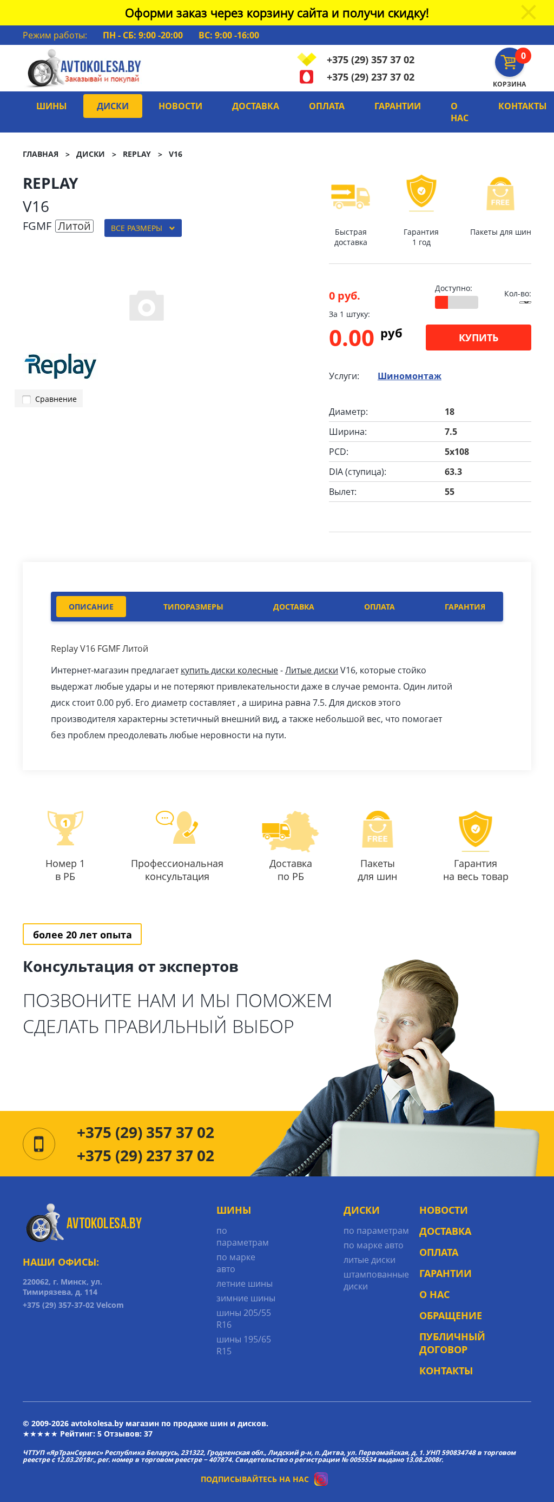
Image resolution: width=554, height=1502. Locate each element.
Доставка (255, 106)
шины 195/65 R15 (243, 1345)
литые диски (369, 1260)
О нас (460, 112)
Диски (113, 106)
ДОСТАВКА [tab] (293, 606)
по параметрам (242, 1236)
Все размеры (136, 228)
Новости (180, 106)
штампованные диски (376, 1280)
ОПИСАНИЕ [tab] (91, 606)
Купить (478, 337)
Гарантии (397, 106)
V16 (175, 154)
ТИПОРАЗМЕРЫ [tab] (193, 606)
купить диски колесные (229, 670)
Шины (51, 106)
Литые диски (311, 670)
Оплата (327, 106)
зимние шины (245, 1298)
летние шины (244, 1283)
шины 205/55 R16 (243, 1319)
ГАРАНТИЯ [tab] (465, 606)
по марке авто (235, 1263)
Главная (40, 154)
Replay (137, 154)
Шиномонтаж (409, 376)
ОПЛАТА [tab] (379, 606)
